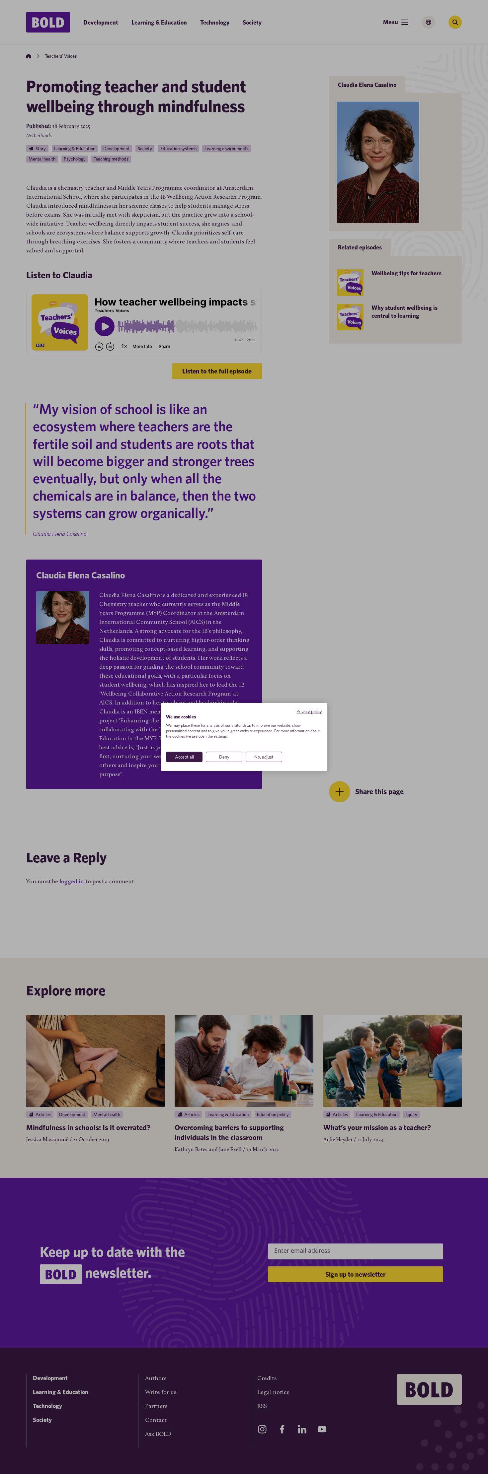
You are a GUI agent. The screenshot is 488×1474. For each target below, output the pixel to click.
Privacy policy (309, 711)
